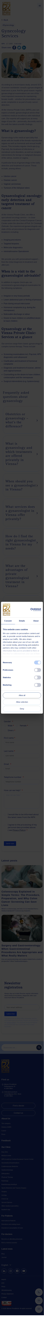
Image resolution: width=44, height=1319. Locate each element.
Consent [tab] (8, 621)
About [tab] (36, 621)
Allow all (22, 695)
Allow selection (22, 702)
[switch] (37, 670)
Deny (22, 709)
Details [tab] (22, 621)
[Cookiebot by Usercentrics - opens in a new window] (31, 609)
